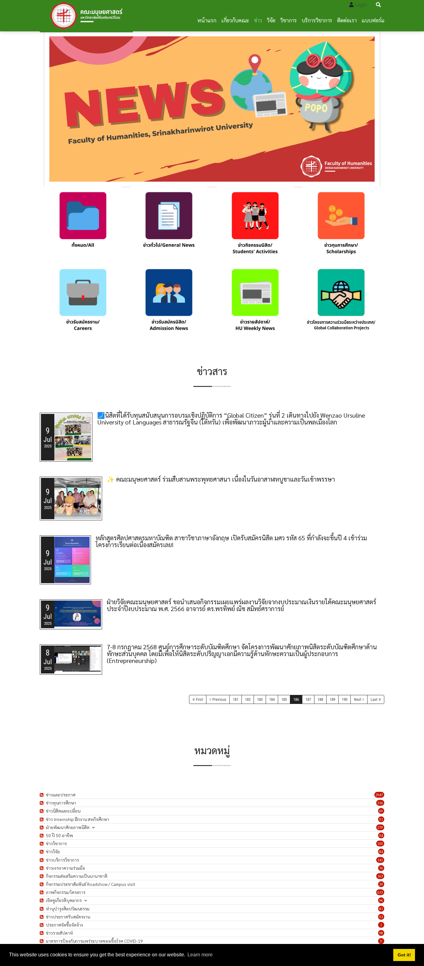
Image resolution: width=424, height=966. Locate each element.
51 (381, 819)
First (199, 699)
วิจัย (271, 20)
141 (380, 860)
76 (381, 868)
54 (381, 835)
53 (381, 916)
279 (380, 827)
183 (260, 699)
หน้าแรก (206, 20)
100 (380, 843)
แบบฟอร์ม (373, 20)
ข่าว (258, 20)
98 (381, 933)
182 (247, 699)
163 (380, 876)
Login (361, 5)
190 (344, 699)
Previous (219, 699)
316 (380, 802)
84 (381, 851)
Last (374, 699)
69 (381, 811)
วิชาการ (288, 20)
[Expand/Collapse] (93, 827)
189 (332, 699)
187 (308, 699)
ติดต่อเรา (347, 20)
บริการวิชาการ (317, 20)
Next (357, 699)
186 (296, 699)
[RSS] (42, 795)
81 (381, 908)
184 (272, 699)
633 (380, 892)
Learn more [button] (200, 954)
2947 (379, 794)
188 (320, 699)
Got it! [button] (404, 954)
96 (381, 900)
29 (381, 884)
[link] (82, 225)
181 (235, 699)
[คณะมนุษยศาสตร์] (86, 16)
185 (284, 699)
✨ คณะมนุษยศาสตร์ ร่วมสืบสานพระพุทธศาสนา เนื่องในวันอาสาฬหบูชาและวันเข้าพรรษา (221, 479)
